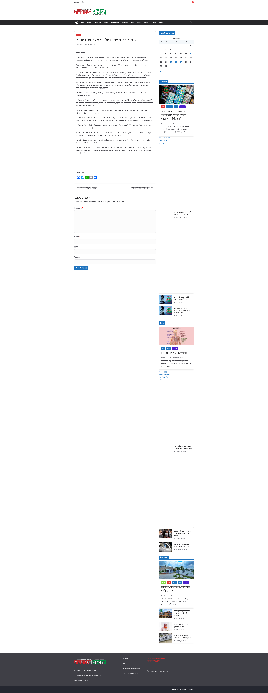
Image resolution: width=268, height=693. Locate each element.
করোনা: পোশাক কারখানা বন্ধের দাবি (142, 188)
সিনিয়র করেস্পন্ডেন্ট (94, 44)
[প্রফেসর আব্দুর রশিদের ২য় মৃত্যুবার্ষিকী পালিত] (165, 627)
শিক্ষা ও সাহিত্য (115, 23)
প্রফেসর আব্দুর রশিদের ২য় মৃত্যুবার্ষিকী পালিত (181, 626)
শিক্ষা (180, 582)
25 (171, 62)
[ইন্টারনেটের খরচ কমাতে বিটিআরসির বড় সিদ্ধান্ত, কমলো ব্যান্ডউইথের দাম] (165, 312)
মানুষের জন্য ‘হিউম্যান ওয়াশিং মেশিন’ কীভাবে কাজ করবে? (182, 546)
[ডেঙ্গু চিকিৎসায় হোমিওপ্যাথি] (176, 336)
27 (181, 62)
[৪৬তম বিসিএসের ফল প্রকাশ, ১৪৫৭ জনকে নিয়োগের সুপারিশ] (165, 638)
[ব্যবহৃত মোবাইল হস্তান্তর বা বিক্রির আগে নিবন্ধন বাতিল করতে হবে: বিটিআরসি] (176, 94)
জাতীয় (82, 23)
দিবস (154, 23)
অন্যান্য (146, 23)
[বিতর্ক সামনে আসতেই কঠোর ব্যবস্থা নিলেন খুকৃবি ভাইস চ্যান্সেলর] (165, 615)
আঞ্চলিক (89, 23)
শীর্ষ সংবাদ (182, 106)
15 (191, 54)
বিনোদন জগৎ (98, 23)
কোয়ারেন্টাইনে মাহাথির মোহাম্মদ (87, 188)
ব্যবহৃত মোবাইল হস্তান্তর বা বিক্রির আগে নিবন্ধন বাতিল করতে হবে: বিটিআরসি (173, 115)
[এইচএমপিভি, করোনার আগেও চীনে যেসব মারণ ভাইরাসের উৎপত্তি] (165, 535)
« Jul (160, 72)
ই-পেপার (161, 23)
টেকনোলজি (169, 106)
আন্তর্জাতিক (125, 23)
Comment (78, 208)
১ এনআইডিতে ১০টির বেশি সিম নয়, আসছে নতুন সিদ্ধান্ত (182, 298)
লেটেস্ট (176, 106)
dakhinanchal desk (180, 123)
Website (77, 257)
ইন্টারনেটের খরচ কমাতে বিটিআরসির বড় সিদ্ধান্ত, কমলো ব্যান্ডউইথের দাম (182, 310)
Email (77, 247)
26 (176, 62)
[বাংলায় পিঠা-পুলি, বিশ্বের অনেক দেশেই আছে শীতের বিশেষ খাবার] (165, 449)
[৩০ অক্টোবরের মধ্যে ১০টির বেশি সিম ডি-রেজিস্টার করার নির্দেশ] (165, 215)
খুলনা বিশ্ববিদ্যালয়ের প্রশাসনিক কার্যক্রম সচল (175, 589)
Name (77, 237)
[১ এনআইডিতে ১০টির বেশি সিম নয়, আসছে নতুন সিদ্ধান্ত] (165, 300)
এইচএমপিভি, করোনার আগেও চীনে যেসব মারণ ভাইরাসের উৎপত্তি (182, 533)
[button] (149, 22)
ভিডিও (139, 23)
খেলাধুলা (106, 23)
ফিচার (132, 23)
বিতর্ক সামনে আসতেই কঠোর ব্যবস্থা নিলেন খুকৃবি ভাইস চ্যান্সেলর (182, 613)
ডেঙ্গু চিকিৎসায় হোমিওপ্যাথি (174, 353)
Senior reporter (178, 357)
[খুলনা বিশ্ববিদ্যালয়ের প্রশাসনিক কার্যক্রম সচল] (176, 570)
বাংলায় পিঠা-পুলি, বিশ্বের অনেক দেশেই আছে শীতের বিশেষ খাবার (183, 448)
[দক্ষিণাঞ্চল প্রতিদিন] (76, 22)
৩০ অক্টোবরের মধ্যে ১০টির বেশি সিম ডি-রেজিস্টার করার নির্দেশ (182, 213)
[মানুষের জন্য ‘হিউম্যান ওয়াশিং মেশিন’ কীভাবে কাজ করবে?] (165, 547)
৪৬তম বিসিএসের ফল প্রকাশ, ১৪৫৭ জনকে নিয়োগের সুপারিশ (182, 637)
